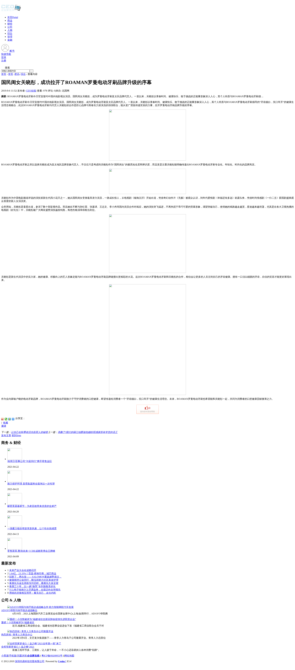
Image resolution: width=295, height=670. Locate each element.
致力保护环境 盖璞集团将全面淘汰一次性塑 (31, 483)
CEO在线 (31, 90)
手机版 (12, 655)
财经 (9, 23)
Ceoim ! (62, 661)
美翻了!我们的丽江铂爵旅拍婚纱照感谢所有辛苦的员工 (88, 432)
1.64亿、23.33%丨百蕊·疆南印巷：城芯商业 (32, 573)
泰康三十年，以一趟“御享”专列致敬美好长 (32, 586)
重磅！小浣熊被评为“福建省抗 (17, 622)
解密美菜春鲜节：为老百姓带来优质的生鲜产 (32, 506)
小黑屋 (5, 655)
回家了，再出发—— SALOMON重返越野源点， (35, 576)
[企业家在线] (11, 11)
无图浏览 (22, 655)
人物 (9, 30)
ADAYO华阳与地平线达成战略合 (19, 610)
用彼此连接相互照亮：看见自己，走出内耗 (32, 593)
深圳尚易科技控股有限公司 (29, 661)
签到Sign (16, 435)
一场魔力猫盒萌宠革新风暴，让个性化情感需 (32, 528)
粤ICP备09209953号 (52, 655)
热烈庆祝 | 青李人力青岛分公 (16, 634)
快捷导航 (6, 54)
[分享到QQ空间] (9, 419)
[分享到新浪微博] (2, 419)
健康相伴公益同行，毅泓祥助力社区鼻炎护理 (33, 580)
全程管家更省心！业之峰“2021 (17, 646)
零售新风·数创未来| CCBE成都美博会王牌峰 (31, 551)
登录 (3, 57)
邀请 (3, 426)
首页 (12, 17)
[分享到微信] (6, 419)
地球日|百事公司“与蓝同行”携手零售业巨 (29, 461)
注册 (3, 60)
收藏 (5, 422)
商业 (9, 20)
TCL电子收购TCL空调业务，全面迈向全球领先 (35, 589)
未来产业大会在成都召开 (22, 570)
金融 (9, 40)
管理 (9, 36)
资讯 (16, 74)
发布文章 (6, 435)
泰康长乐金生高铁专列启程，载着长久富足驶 (33, 583)
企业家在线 (33, 655)
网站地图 (69, 655)
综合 (9, 33)
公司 (9, 27)
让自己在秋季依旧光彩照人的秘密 (29, 432)
